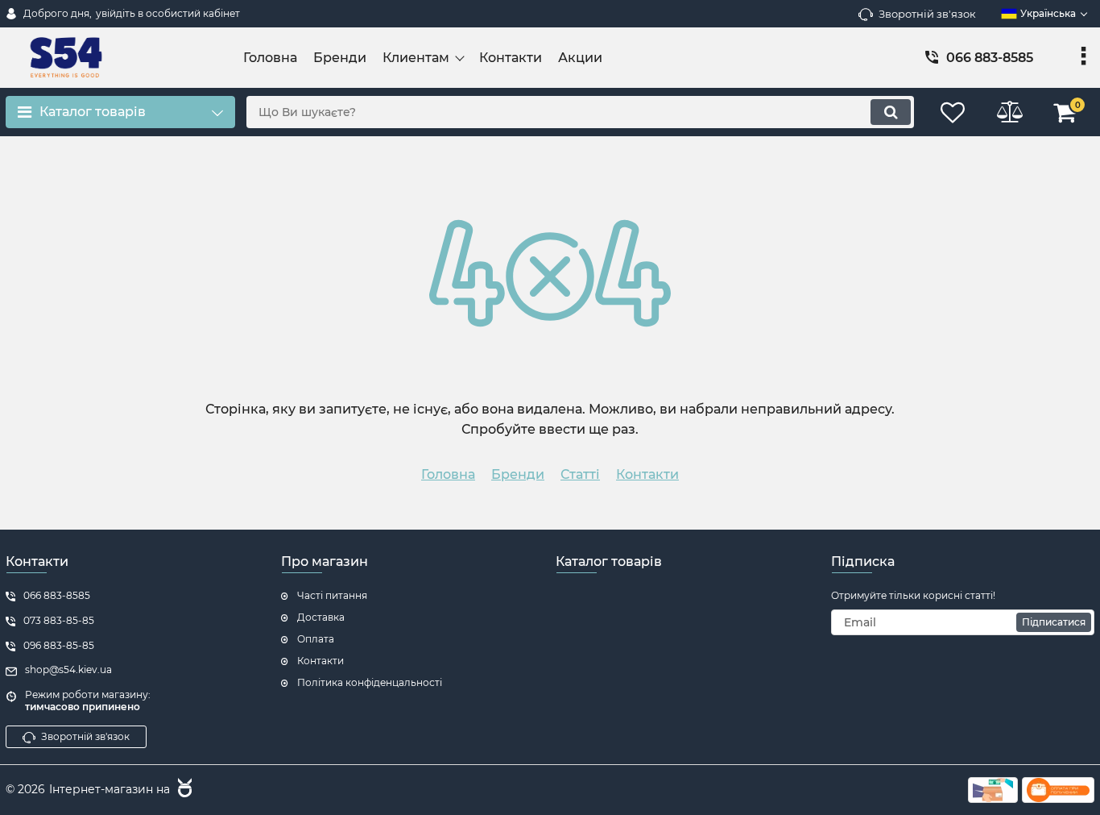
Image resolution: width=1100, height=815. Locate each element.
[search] (890, 112)
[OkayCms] (183, 790)
